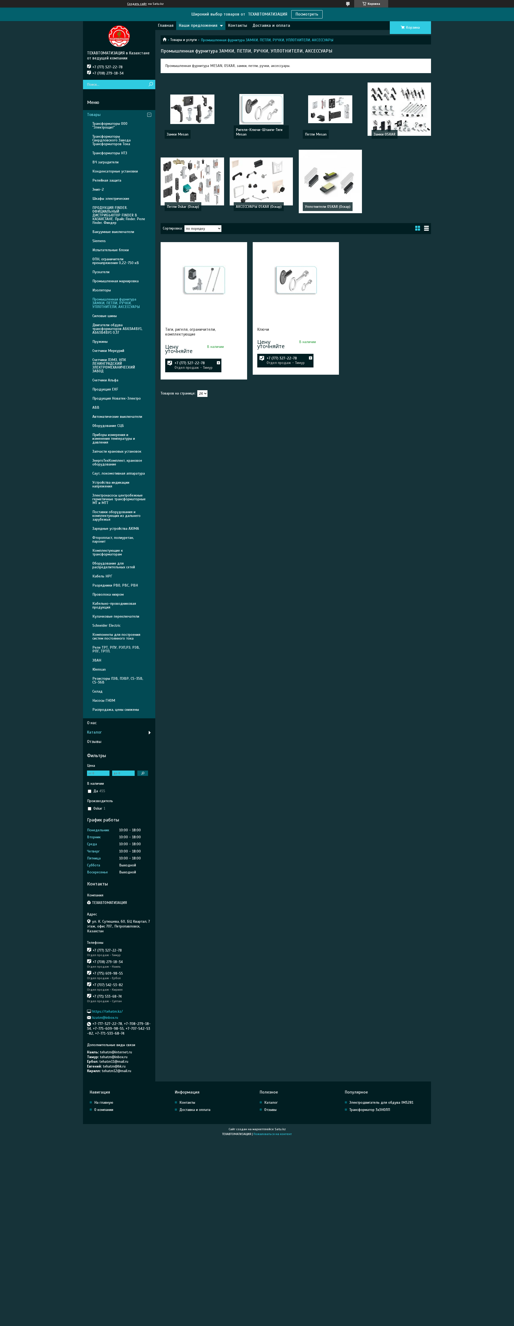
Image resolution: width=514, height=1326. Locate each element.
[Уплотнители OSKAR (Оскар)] (330, 181)
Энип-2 (98, 189)
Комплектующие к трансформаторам (107, 552)
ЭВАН (96, 660)
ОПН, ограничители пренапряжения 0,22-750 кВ (115, 261)
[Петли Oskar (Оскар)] (192, 181)
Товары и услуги (183, 39)
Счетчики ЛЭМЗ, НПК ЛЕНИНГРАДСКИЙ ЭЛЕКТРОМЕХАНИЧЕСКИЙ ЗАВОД (113, 365)
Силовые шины (104, 316)
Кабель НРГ (102, 576)
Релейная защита (106, 180)
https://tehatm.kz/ (107, 1011)
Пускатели (100, 272)
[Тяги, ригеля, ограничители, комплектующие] (203, 280)
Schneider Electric (106, 625)
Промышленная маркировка (115, 281)
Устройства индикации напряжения (110, 484)
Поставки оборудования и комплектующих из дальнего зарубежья (116, 516)
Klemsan (99, 669)
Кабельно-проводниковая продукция (114, 605)
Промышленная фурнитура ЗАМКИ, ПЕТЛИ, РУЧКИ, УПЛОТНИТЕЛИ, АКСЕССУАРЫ (116, 303)
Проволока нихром (108, 594)
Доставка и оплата (271, 25)
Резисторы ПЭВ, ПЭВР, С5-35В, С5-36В (117, 680)
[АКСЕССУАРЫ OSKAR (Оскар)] (261, 181)
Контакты (237, 25)
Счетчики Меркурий (108, 350)
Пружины (100, 341)
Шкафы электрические (110, 198)
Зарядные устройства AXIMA (115, 528)
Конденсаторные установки (115, 171)
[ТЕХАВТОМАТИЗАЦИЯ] (119, 36)
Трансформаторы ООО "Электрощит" (109, 125)
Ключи (263, 329)
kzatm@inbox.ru (105, 1017)
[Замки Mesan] (192, 109)
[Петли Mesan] (330, 109)
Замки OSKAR (384, 134)
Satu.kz (280, 1129)
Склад (97, 691)
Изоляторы (101, 290)
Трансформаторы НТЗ (109, 153)
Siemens (99, 241)
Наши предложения (198, 25)
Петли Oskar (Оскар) (183, 206)
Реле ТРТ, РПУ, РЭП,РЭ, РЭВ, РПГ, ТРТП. (116, 649)
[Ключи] (295, 280)
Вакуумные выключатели (113, 232)
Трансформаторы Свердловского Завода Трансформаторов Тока (111, 140)
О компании (103, 1109)
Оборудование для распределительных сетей (113, 565)
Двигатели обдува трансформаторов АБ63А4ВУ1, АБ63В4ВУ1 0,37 (117, 329)
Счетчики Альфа (105, 380)
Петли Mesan (316, 134)
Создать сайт (137, 4)
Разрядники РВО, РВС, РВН (115, 585)
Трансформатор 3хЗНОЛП (369, 1109)
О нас (92, 722)
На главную (103, 1102)
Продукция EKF (105, 389)
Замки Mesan (177, 134)
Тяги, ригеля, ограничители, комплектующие (190, 332)
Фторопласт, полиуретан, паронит (113, 539)
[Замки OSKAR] (399, 109)
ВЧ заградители (105, 162)
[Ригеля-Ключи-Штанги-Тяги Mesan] (261, 109)
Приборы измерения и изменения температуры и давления (113, 439)
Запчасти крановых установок (116, 451)
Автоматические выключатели (117, 416)
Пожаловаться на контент (273, 1134)
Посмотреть (307, 14)
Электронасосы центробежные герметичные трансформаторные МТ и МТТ (119, 499)
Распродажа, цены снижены (115, 709)
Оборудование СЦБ (108, 425)
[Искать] (150, 84)
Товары (94, 114)
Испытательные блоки (110, 250)
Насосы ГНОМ (103, 700)
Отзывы (94, 741)
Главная (165, 25)
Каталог (94, 732)
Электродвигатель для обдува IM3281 (381, 1102)
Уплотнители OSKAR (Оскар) (327, 206)
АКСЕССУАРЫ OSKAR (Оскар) (259, 206)
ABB (95, 407)
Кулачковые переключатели (115, 616)
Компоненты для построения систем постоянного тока (116, 636)
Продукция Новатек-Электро (116, 398)
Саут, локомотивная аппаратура (118, 473)
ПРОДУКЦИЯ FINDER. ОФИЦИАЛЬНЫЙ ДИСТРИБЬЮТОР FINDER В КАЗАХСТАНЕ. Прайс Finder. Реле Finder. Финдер (118, 215)
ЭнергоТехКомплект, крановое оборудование (117, 462)
